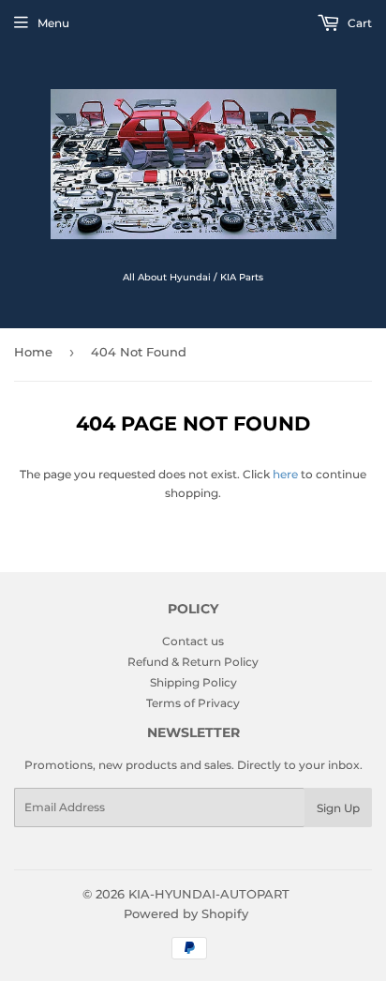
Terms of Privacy (193, 703)
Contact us (193, 641)
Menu (53, 23)
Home (33, 351)
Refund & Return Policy (193, 662)
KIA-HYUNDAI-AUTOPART (209, 893)
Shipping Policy (193, 682)
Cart (358, 23)
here (285, 474)
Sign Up (338, 808)
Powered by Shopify (186, 913)
